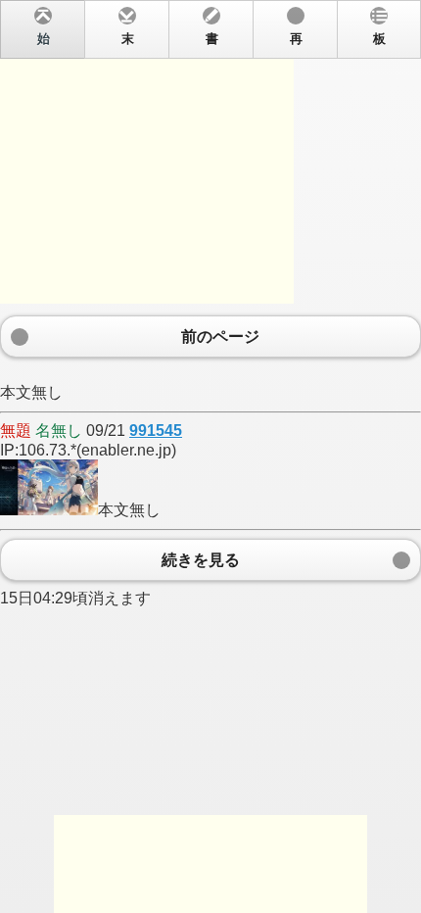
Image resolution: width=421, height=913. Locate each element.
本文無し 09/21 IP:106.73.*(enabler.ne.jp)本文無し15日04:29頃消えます (193, 319)
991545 (155, 430)
